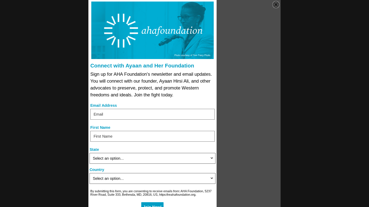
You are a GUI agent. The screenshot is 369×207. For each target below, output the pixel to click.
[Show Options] (212, 158)
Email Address (103, 105)
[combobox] (151, 158)
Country (97, 170)
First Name (100, 127)
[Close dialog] (276, 5)
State (94, 149)
